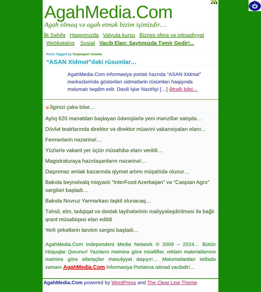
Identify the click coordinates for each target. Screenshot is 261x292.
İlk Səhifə (55, 35)
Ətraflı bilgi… (183, 89)
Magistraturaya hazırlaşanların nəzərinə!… (95, 161)
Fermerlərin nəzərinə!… (73, 140)
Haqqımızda (84, 35)
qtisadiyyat (191, 35)
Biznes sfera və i (159, 35)
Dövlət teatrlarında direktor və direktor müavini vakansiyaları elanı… (125, 129)
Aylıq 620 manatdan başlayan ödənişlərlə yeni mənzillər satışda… (123, 118)
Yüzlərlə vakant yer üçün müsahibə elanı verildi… (104, 150)
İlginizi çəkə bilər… (72, 107)
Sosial (87, 43)
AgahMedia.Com (108, 12)
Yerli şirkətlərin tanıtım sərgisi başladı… (92, 230)
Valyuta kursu (119, 35)
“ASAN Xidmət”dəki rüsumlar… (91, 61)
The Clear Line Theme (172, 282)
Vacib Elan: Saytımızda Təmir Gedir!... (146, 43)
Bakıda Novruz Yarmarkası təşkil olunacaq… (98, 201)
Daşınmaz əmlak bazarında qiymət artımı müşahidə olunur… (117, 171)
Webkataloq (60, 43)
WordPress (124, 282)
